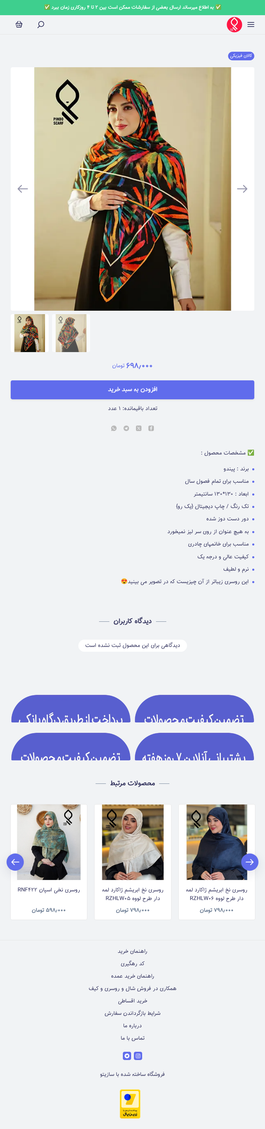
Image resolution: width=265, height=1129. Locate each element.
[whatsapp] (114, 429)
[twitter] (138, 429)
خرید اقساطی (132, 1001)
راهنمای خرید (132, 951)
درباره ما (132, 1026)
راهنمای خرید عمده (132, 976)
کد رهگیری (133, 964)
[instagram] (138, 1056)
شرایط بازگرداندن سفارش (132, 1013)
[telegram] (126, 429)
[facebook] (151, 429)
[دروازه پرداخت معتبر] (130, 1117)
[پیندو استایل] (234, 24)
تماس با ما (133, 1038)
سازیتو (107, 1074)
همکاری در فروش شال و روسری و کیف (133, 989)
